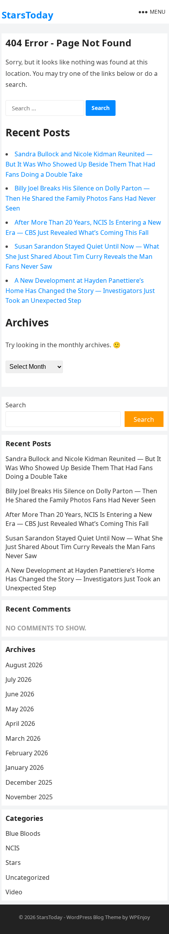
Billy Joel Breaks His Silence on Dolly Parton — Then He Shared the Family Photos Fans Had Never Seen (81, 198)
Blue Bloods (23, 833)
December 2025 (29, 782)
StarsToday (27, 14)
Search (16, 405)
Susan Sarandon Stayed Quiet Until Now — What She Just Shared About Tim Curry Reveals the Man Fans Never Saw (82, 256)
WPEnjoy (139, 917)
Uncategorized (28, 877)
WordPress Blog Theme (93, 917)
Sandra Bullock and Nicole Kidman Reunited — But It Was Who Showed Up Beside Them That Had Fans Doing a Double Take (80, 164)
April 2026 (20, 723)
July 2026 (18, 679)
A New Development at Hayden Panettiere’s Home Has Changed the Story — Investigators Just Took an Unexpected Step (80, 290)
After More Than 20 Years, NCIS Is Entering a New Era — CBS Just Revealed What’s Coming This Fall (79, 518)
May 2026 (20, 709)
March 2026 (23, 738)
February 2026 (27, 753)
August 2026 (24, 665)
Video (14, 892)
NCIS (13, 848)
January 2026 (25, 767)
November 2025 (29, 797)
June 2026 (20, 694)
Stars (13, 862)
